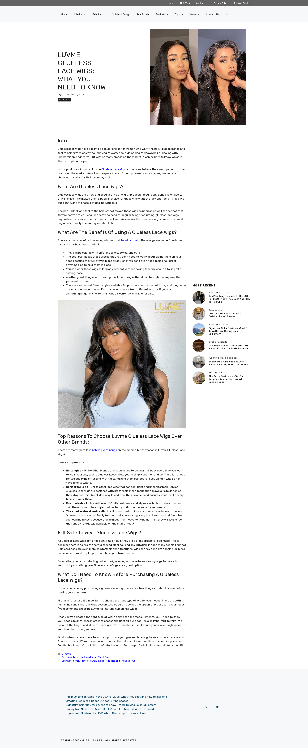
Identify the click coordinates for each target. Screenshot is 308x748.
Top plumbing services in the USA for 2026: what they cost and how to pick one (229, 299)
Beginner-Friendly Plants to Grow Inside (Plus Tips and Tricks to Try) (98, 660)
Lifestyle (64, 100)
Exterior (96, 14)
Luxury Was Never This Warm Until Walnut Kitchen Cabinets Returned (229, 347)
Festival (160, 14)
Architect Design (120, 14)
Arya (60, 94)
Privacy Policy (220, 3)
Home (170, 3)
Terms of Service (242, 3)
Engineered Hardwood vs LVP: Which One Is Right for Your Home (228, 363)
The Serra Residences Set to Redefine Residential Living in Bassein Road (226, 379)
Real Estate (143, 14)
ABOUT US (185, 3)
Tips (177, 14)
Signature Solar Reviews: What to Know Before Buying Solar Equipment (228, 331)
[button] (226, 14)
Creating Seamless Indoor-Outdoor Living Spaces (225, 315)
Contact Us (201, 3)
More (193, 14)
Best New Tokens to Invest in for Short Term (85, 657)
